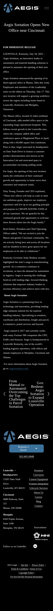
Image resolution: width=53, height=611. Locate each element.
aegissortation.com (19, 368)
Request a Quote (23, 448)
